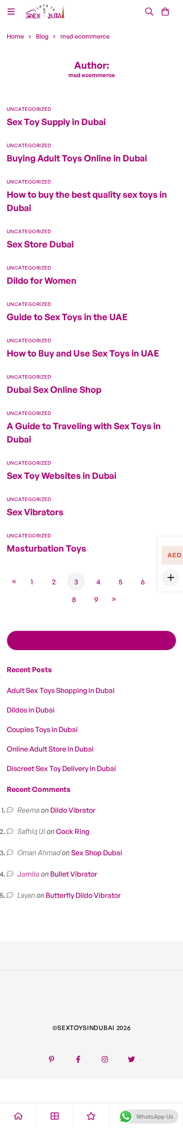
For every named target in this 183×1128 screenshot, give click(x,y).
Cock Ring (72, 831)
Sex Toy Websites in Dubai (61, 475)
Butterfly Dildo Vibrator (83, 895)
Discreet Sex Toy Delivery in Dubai (61, 768)
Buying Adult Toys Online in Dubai (77, 158)
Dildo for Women (41, 280)
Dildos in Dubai (31, 709)
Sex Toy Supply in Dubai (56, 121)
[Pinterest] (51, 1059)
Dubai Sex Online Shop (54, 389)
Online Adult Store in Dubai (50, 748)
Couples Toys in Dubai (42, 729)
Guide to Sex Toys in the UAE (67, 316)
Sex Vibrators (35, 511)
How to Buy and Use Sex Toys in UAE (83, 353)
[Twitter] (131, 1059)
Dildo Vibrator (72, 810)
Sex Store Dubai (40, 244)
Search (17, 640)
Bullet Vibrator (73, 874)
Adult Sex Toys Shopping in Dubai (61, 690)
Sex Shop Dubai (96, 852)
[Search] (149, 11)
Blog (42, 36)
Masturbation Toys (46, 548)
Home (15, 36)
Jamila (28, 874)
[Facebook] (78, 1059)
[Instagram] (104, 1059)
